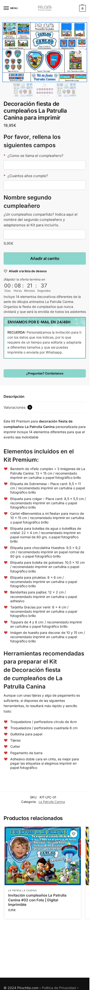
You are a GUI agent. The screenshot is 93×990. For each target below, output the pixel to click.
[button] (82, 8)
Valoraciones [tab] (17, 407)
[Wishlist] (73, 833)
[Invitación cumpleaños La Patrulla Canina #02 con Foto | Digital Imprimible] (43, 856)
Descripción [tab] (14, 396)
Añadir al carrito (44, 258)
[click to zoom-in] (44, 52)
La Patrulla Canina (52, 802)
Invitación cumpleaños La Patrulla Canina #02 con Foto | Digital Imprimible (37, 900)
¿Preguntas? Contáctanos (44, 373)
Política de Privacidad (59, 988)
